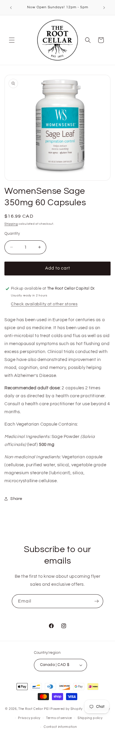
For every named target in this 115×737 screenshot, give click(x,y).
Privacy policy (29, 718)
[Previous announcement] (10, 7)
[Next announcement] (104, 7)
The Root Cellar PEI (34, 708)
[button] (11, 40)
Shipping (11, 223)
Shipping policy (90, 718)
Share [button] (16, 499)
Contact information (60, 726)
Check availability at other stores (44, 304)
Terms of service (59, 718)
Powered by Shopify (66, 708)
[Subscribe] (96, 601)
